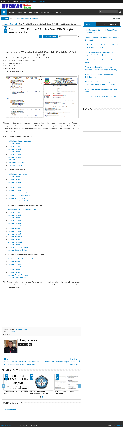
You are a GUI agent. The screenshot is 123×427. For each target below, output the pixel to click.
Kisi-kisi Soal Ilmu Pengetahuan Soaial (22, 259)
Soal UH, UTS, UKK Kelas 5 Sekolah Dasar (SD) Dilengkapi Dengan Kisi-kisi (42, 31)
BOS (30, 12)
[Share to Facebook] (5, 388)
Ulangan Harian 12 (15, 242)
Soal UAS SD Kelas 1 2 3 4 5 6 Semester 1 (64, 392)
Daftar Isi (42, 1)
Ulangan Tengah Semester (18, 247)
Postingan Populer (90, 24)
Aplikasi (11, 12)
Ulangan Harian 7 (14, 228)
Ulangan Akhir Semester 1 (18, 198)
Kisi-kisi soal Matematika (17, 174)
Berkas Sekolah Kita (8, 425)
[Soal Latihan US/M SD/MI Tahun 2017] (16, 382)
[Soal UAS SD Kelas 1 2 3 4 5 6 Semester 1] (66, 382)
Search (120, 12)
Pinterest (30, 344)
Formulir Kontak (102, 24)
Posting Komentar (10, 409)
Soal (36, 12)
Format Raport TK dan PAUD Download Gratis (102, 97)
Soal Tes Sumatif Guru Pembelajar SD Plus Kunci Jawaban (38, 392)
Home (4, 12)
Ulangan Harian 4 (14, 152)
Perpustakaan (46, 12)
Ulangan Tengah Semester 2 (19, 196)
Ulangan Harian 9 (14, 234)
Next (3, 386)
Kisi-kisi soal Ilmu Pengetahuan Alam (22, 210)
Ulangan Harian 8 (14, 231)
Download (57, 12)
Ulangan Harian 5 (14, 154)
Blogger (119, 425)
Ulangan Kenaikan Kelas (17, 250)
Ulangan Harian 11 (15, 239)
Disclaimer (23, 1)
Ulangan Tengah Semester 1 (19, 193)
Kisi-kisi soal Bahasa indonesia (20, 141)
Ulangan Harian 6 (14, 157)
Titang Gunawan (20, 329)
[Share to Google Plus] (10, 388)
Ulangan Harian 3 (14, 149)
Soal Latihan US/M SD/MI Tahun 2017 (15, 392)
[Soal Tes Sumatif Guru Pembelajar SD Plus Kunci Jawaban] (41, 382)
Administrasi (21, 12)
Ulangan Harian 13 (15, 245)
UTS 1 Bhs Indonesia (16, 160)
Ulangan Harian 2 (14, 146)
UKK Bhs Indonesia (15, 165)
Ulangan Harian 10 (15, 237)
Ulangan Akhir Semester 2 (18, 201)
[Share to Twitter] (8, 388)
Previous (79, 386)
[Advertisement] (47, 43)
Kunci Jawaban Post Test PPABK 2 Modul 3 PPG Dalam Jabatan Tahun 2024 (39, 18)
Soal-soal (11, 331)
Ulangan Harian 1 (14, 144)
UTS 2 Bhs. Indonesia (16, 162)
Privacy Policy (32, 1)
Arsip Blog (114, 24)
